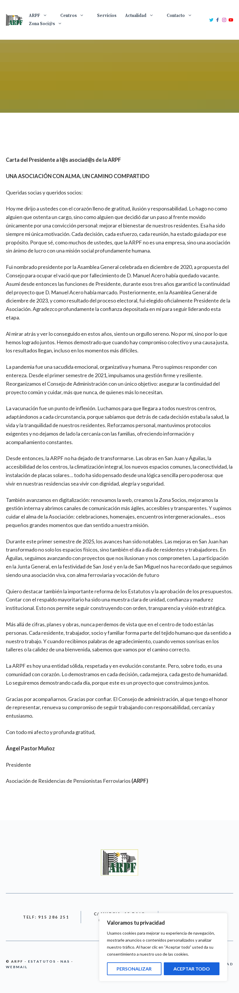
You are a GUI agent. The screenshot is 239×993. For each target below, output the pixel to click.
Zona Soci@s (42, 24)
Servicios (106, 15)
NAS (65, 961)
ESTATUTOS (42, 961)
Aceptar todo (191, 968)
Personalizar (134, 968)
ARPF (34, 15)
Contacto (176, 15)
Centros (68, 15)
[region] (163, 947)
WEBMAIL (17, 967)
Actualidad (135, 15)
